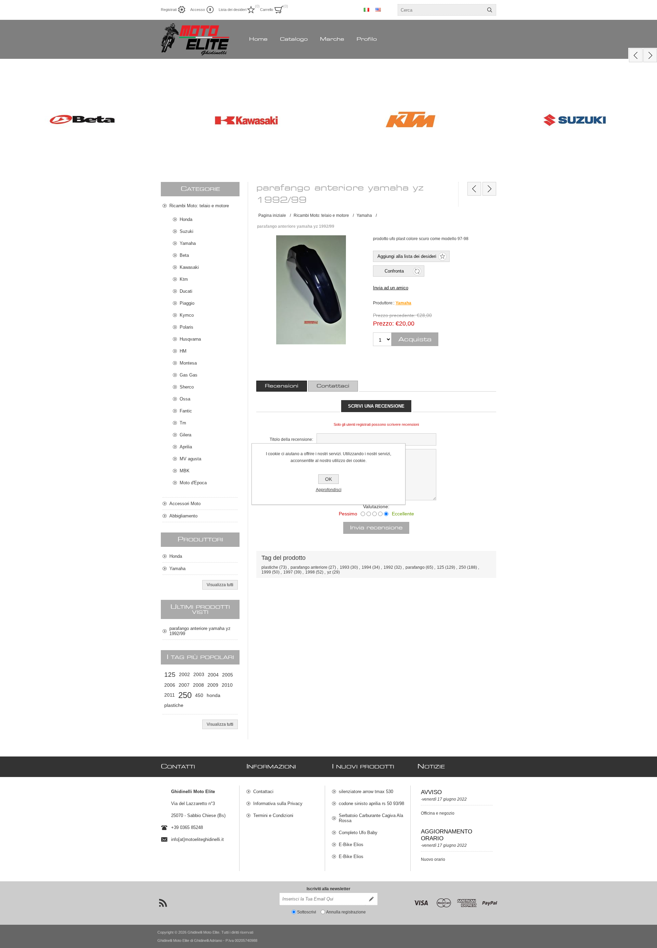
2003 (198, 674)
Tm (183, 422)
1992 (388, 567)
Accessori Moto (185, 503)
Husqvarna (190, 339)
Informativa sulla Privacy (277, 803)
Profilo (367, 39)
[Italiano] (366, 9)
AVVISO (431, 792)
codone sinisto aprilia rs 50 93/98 (371, 803)
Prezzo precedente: (394, 315)
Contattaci (263, 791)
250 (462, 567)
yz (329, 572)
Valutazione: (376, 506)
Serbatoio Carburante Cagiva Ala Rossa (371, 818)
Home (258, 39)
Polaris (186, 327)
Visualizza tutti (220, 584)
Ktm (184, 279)
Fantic (186, 410)
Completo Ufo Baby (358, 832)
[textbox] (441, 9)
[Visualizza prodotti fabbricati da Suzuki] (575, 120)
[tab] (281, 386)
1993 (344, 567)
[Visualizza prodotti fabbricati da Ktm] (410, 120)
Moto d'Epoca (193, 482)
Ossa (185, 398)
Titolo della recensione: (291, 439)
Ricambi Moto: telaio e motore (199, 205)
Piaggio (187, 303)
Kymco (187, 315)
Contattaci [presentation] (333, 386)
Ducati (186, 291)
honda (213, 695)
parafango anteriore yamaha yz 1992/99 (200, 631)
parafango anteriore (309, 567)
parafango (415, 567)
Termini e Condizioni (273, 815)
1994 (366, 567)
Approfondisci (329, 489)
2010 (227, 685)
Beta (184, 255)
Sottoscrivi (306, 912)
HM (183, 351)
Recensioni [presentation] (281, 386)
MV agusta (190, 458)
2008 (198, 685)
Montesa (188, 363)
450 (199, 695)
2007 (184, 685)
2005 (227, 674)
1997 (288, 572)
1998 (310, 572)
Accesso (197, 10)
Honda (186, 219)
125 (440, 567)
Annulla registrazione (346, 912)
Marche (332, 39)
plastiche (269, 567)
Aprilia (186, 446)
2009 (212, 685)
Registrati (169, 10)
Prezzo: (383, 323)
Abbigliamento (183, 515)
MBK (185, 470)
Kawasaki (189, 267)
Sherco (187, 387)
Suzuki (186, 231)
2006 (169, 685)
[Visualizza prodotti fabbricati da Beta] (82, 120)
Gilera (185, 434)
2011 (169, 695)
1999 (266, 572)
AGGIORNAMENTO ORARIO (446, 835)
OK (328, 479)
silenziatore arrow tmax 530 (366, 791)
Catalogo (294, 39)
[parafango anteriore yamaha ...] (474, 189)
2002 (184, 674)
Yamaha (403, 303)
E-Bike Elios (351, 844)
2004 (213, 674)
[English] (378, 9)
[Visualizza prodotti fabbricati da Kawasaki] (246, 120)
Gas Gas (188, 375)
